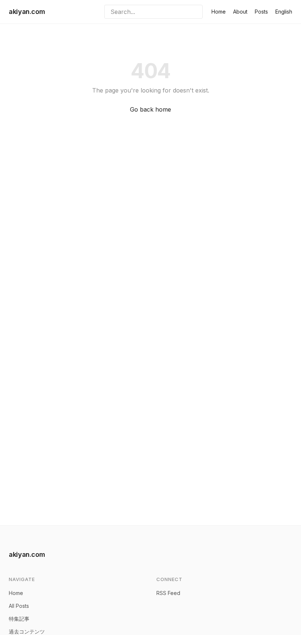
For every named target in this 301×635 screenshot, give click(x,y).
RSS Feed (168, 593)
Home (218, 11)
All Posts (19, 606)
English (283, 11)
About (240, 11)
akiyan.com (27, 11)
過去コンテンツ (27, 631)
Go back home (150, 109)
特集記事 (19, 619)
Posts (261, 11)
